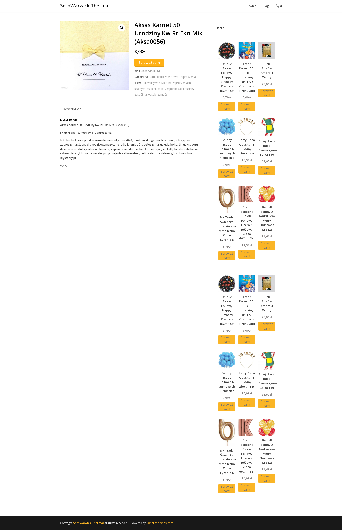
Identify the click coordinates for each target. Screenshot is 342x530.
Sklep (252, 6)
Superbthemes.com (159, 523)
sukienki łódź (155, 89)
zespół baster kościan (179, 89)
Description (72, 109)
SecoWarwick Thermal (85, 5)
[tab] (72, 108)
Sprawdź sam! (149, 62)
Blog (266, 6)
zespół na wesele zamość (150, 94)
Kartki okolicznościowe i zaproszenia (172, 77)
